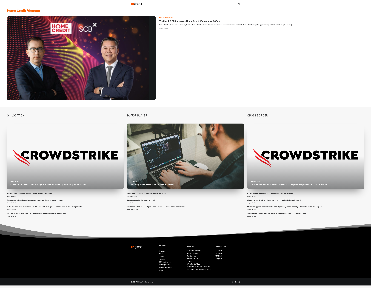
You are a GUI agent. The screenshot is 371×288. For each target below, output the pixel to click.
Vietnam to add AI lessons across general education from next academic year (36, 213)
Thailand (165, 17)
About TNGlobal (192, 253)
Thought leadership (165, 267)
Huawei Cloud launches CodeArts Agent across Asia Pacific (29, 194)
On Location (15, 115)
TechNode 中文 (220, 253)
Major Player (137, 115)
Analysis (162, 251)
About (205, 4)
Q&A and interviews (165, 262)
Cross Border (257, 115)
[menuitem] (166, 4)
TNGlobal (218, 256)
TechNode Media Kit (194, 250)
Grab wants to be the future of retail (141, 200)
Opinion (161, 256)
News (160, 17)
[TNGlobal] (136, 4)
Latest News (175, 4)
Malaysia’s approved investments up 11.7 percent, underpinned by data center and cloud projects (44, 207)
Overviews (162, 259)
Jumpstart (218, 259)
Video (161, 270)
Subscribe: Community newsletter (198, 267)
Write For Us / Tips (193, 264)
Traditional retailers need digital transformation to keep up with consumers (156, 207)
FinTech (170, 17)
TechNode (218, 250)
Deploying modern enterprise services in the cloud (146, 194)
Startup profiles (164, 265)
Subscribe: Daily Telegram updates (199, 269)
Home (166, 4)
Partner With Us (192, 259)
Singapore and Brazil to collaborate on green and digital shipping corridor (35, 200)
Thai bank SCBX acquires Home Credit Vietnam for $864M (190, 21)
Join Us (189, 261)
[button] (239, 4)
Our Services (191, 256)
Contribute (195, 4)
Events (185, 4)
